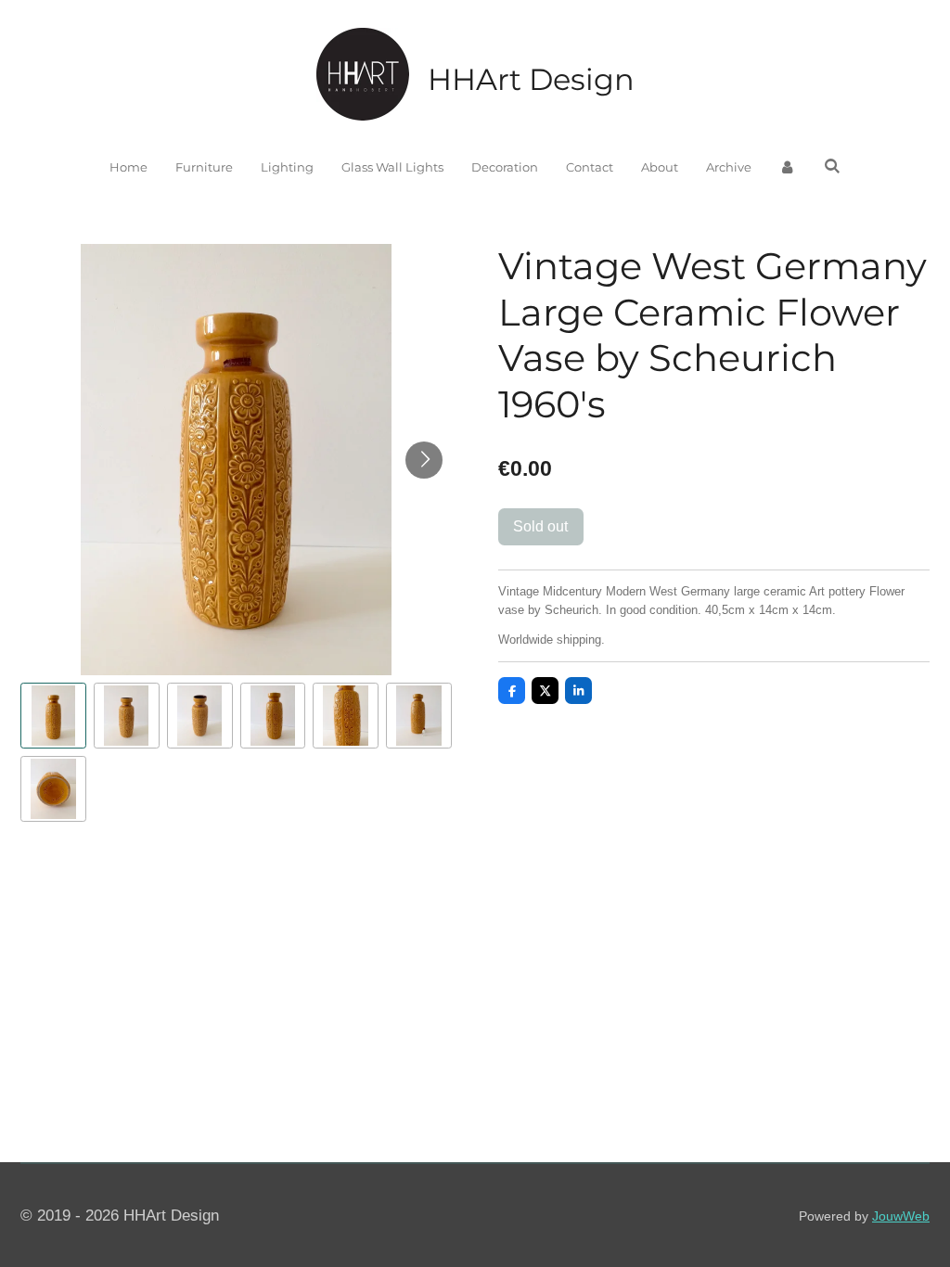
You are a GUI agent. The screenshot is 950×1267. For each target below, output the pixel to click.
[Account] (787, 168)
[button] (53, 716)
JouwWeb (901, 1216)
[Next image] (424, 460)
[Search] (832, 166)
